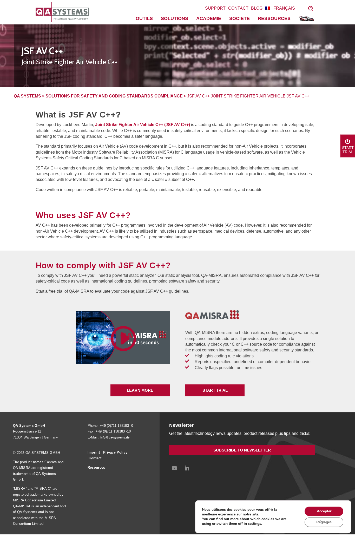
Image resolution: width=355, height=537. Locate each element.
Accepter (324, 511)
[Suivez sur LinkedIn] (187, 468)
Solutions (174, 18)
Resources (96, 467)
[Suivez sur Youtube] (174, 468)
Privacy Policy (115, 452)
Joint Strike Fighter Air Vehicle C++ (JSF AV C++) (142, 124)
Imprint (94, 452)
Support (215, 8)
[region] (177, 55)
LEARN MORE (140, 390)
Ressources (274, 18)
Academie (208, 18)
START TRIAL (215, 390)
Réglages (324, 522)
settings (254, 523)
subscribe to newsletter (242, 450)
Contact (238, 8)
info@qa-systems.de (114, 437)
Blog (256, 8)
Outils (144, 18)
